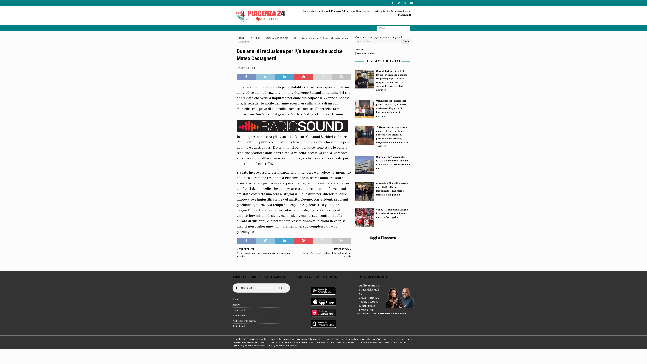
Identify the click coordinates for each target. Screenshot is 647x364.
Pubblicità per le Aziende (244, 320)
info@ (371, 305)
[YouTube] (405, 3)
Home (235, 299)
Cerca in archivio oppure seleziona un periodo (379, 37)
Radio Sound (239, 326)
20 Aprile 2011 (248, 67)
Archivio (237, 304)
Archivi (359, 49)
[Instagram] (411, 3)
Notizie (255, 38)
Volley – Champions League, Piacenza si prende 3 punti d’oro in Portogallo (392, 213)
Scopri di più (366, 309)
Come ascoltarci (240, 310)
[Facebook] (392, 3)
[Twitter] (399, 3)
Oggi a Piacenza (383, 238)
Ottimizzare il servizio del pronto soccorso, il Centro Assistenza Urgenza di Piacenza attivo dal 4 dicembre (391, 108)
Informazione (239, 315)
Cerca (406, 41)
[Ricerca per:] (393, 27)
